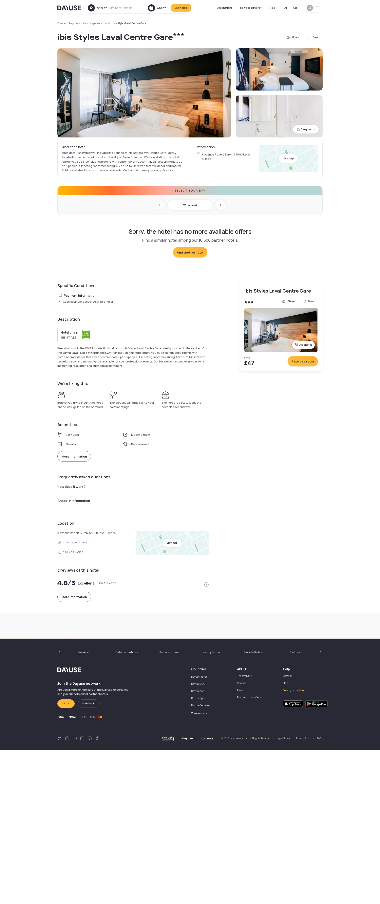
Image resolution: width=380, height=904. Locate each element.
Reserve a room (303, 361)
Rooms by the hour (254, 652)
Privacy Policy (303, 738)
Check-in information (73, 501)
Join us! (66, 703)
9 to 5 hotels (296, 652)
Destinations (224, 8)
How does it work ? (251, 8)
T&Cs (320, 738)
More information (74, 456)
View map (288, 158)
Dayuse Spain (198, 698)
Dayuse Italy (197, 691)
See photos (308, 129)
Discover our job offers (249, 697)
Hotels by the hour (211, 652)
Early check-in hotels (126, 652)
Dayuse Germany (200, 705)
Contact (287, 676)
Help (272, 8)
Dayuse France (199, 676)
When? (192, 205)
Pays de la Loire (77, 23)
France (61, 23)
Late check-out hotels (169, 652)
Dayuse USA (198, 684)
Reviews (241, 683)
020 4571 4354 (73, 552)
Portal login (88, 703)
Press (240, 690)
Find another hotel (190, 252)
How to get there (75, 542)
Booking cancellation (294, 690)
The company (244, 676)
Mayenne (94, 23)
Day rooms (83, 652)
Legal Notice (283, 738)
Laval (107, 23)
